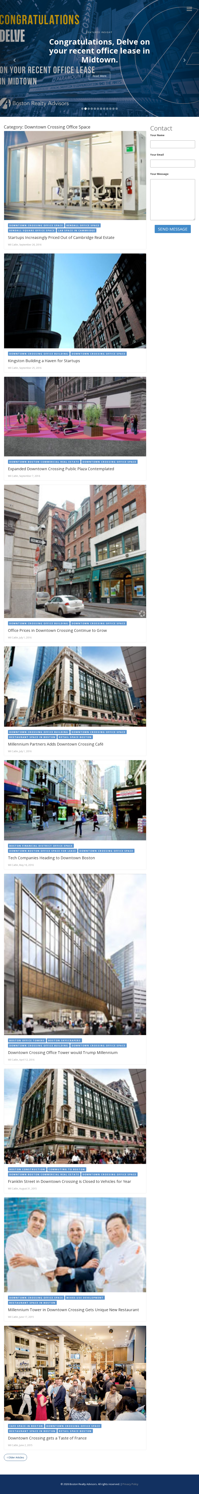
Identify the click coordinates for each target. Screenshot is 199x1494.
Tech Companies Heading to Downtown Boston (51, 857)
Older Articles (16, 1457)
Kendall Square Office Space (32, 230)
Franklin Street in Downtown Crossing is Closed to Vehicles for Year (69, 1181)
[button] (15, 58)
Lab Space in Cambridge (76, 230)
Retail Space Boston (75, 737)
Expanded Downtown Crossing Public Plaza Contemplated (61, 468)
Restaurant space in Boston (32, 737)
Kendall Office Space (82, 225)
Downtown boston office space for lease (42, 850)
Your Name (157, 135)
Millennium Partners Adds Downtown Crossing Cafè (55, 744)
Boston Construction (27, 1169)
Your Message (159, 174)
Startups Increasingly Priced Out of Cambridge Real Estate (61, 237)
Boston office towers (27, 1040)
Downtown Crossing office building (38, 353)
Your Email (157, 154)
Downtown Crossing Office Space (36, 225)
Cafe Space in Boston (26, 1425)
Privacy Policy (130, 1484)
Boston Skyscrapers (64, 1040)
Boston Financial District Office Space (40, 845)
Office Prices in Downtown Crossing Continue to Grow (57, 630)
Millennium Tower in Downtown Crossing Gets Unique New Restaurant (73, 1309)
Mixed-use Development (84, 1297)
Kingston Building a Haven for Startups (44, 360)
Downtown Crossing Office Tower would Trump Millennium (63, 1052)
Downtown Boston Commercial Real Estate (44, 461)
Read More (99, 85)
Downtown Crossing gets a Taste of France (47, 1438)
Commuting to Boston (67, 1169)
